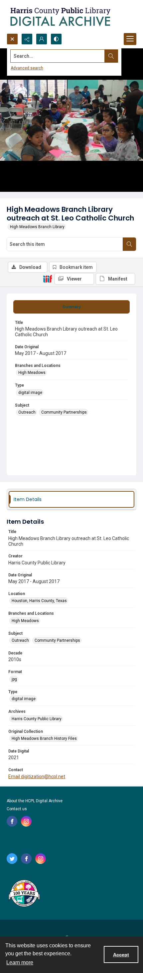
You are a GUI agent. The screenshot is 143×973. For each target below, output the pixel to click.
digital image (30, 392)
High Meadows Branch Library (37, 226)
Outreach (27, 412)
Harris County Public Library (37, 718)
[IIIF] (47, 278)
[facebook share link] (12, 821)
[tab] (71, 307)
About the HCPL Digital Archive (35, 801)
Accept (121, 954)
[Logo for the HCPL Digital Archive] (60, 16)
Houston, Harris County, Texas (39, 600)
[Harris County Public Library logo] (24, 894)
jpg (14, 679)
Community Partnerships (64, 412)
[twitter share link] (12, 858)
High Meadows (32, 372)
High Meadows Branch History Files (44, 738)
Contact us (17, 809)
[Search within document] (129, 244)
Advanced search (27, 68)
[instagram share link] (26, 821)
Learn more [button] (19, 962)
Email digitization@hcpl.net (36, 776)
